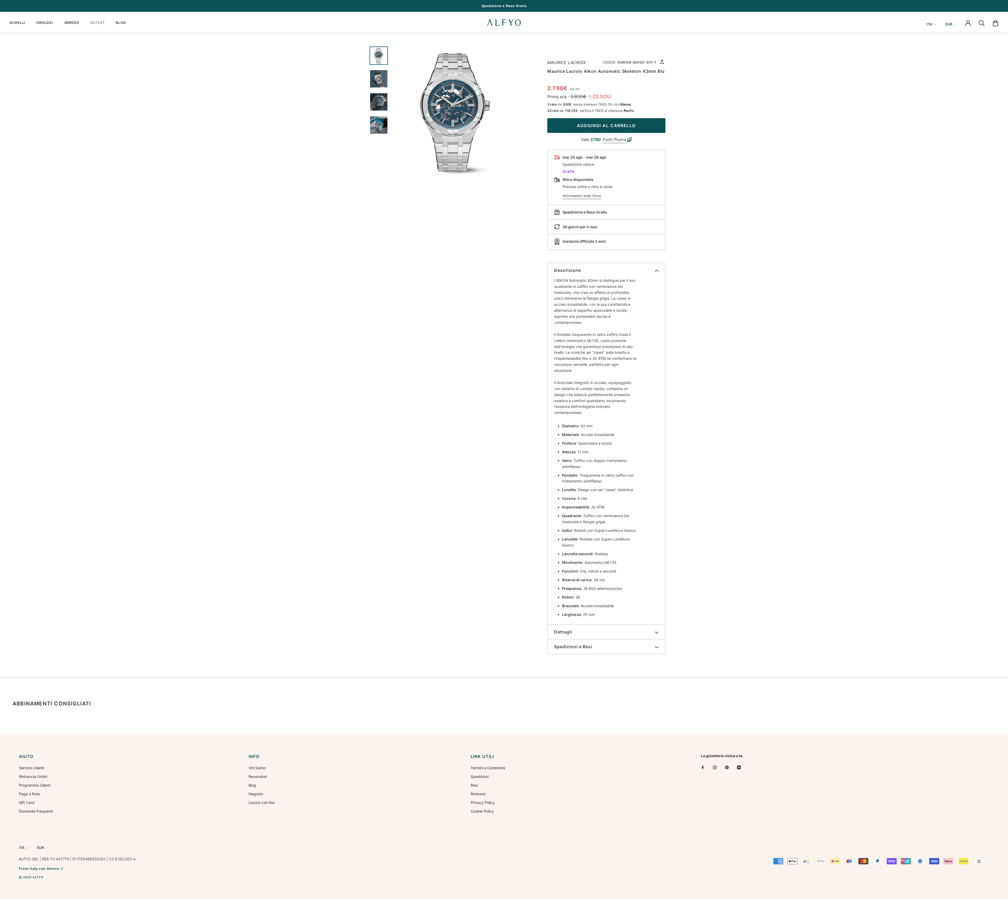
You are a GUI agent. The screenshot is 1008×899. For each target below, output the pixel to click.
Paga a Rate (29, 794)
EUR (948, 24)
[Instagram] (715, 767)
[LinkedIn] (739, 767)
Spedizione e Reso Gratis (504, 6)
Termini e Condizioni (488, 768)
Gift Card (26, 802)
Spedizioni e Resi (573, 646)
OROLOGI (44, 22)
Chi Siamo (257, 768)
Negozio (256, 794)
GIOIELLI (17, 22)
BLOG (121, 22)
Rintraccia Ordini (33, 776)
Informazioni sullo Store (582, 196)
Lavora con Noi (262, 802)
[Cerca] (982, 22)
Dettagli (563, 632)
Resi (474, 785)
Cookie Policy (482, 811)
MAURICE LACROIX (566, 62)
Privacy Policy (483, 802)
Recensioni (258, 776)
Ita (929, 24)
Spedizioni (480, 776)
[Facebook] (703, 767)
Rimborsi (478, 794)
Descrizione (567, 270)
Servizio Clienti (31, 768)
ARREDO (71, 22)
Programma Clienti (34, 785)
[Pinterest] (727, 767)
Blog (252, 785)
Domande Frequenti (36, 811)
